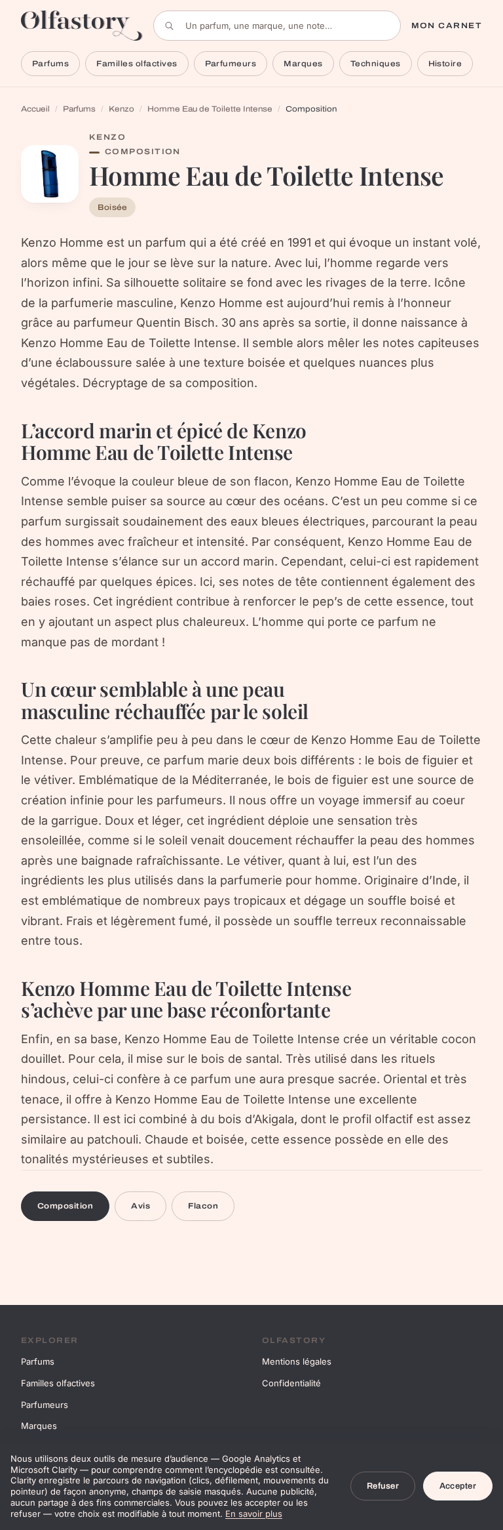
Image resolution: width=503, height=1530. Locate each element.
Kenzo (121, 109)
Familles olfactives (136, 63)
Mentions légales (296, 1361)
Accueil (35, 109)
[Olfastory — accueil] (82, 25)
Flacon (203, 1205)
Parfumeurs (231, 63)
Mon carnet (446, 25)
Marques (303, 63)
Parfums (50, 63)
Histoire (445, 63)
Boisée (112, 207)
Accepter (457, 1486)
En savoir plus (253, 1513)
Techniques (375, 63)
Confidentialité (291, 1383)
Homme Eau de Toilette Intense (209, 109)
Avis (140, 1205)
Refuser (383, 1486)
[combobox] (277, 25)
